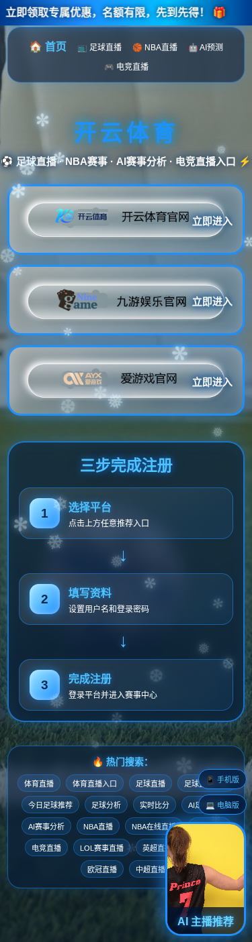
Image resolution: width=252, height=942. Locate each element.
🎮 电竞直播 (126, 67)
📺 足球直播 (99, 47)
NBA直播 (98, 827)
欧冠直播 (102, 870)
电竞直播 (46, 848)
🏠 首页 (48, 46)
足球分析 (106, 805)
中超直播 (150, 870)
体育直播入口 (95, 784)
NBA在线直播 (154, 827)
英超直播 (157, 848)
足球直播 (150, 784)
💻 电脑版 (222, 805)
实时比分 (154, 805)
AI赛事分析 (46, 827)
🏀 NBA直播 (154, 47)
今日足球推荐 (50, 805)
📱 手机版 (222, 780)
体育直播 (39, 784)
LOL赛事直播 (102, 848)
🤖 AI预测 (205, 47)
